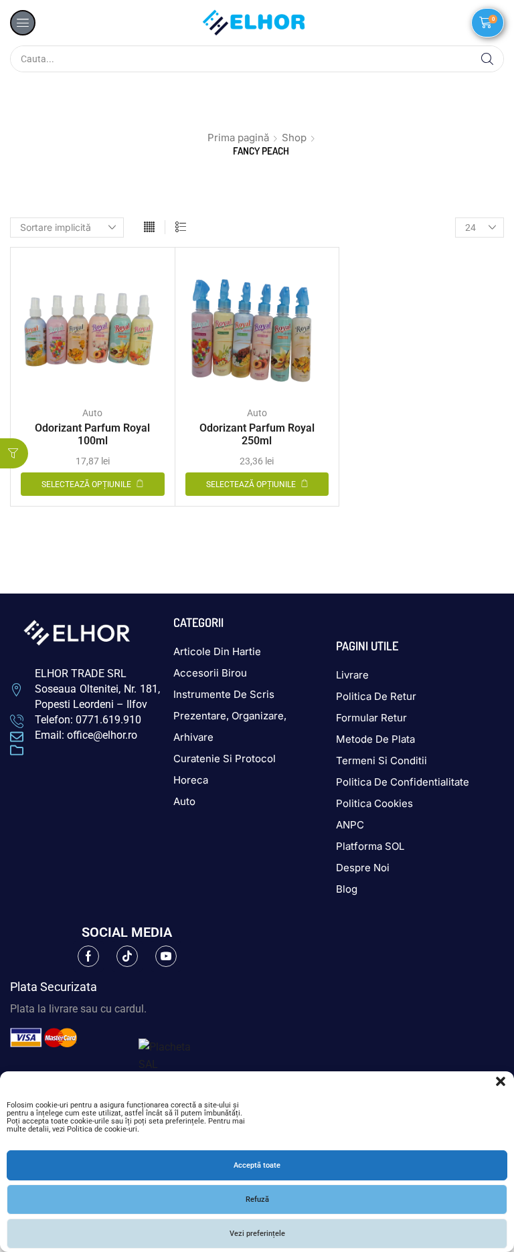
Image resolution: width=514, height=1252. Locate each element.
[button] (500, 1081)
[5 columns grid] (149, 227)
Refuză (257, 1199)
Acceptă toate (257, 1165)
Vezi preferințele (257, 1233)
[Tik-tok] (127, 956)
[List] (181, 227)
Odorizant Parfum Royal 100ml (92, 434)
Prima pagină (238, 137)
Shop (294, 137)
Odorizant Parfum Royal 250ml (257, 434)
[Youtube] (166, 956)
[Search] (487, 59)
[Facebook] (88, 956)
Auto (92, 413)
